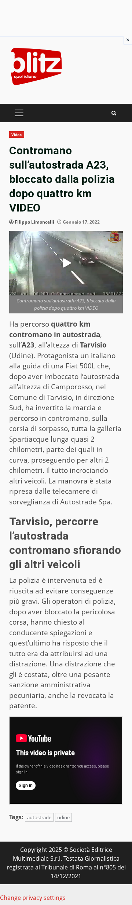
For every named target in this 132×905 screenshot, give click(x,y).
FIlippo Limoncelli (34, 222)
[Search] (113, 113)
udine (63, 817)
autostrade (39, 817)
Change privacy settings (33, 898)
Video (16, 134)
